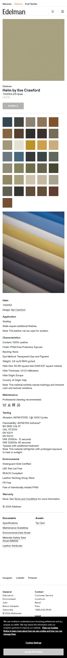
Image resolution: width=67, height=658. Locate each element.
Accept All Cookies (33, 652)
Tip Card (40, 523)
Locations (40, 599)
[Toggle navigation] (52, 11)
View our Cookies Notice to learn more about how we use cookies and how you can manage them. (32, 631)
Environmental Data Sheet (16, 532)
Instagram (7, 577)
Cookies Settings (33, 642)
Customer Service (44, 595)
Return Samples (11, 606)
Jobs (5, 603)
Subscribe (8, 610)
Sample (13, 106)
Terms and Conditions (25, 499)
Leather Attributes (12, 545)
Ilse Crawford (18, 310)
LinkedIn (20, 577)
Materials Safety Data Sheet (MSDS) (14, 539)
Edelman (18, 3)
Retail (38, 603)
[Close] (61, 621)
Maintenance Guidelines (15, 528)
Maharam (7, 3)
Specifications (10, 523)
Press (37, 606)
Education (8, 595)
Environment (9, 599)
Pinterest (32, 577)
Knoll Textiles (31, 3)
